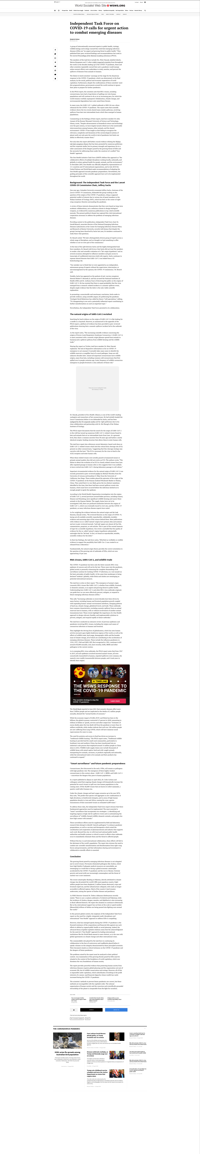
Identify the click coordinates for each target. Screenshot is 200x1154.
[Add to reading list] (55, 79)
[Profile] (145, 2)
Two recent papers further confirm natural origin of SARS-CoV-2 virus (78, 999)
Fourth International (78, 14)
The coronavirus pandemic (77, 1018)
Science (87, 1018)
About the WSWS (110, 14)
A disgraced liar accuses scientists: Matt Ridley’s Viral (114, 998)
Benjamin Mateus (74, 39)
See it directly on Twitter (97, 389)
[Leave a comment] (55, 75)
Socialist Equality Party (93, 14)
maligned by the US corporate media (82, 422)
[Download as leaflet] (55, 70)
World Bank (77, 709)
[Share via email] (55, 66)
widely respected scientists (101, 62)
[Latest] (59, 11)
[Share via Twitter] (55, 54)
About (141, 2)
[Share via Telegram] (55, 62)
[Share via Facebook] (55, 50)
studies (97, 474)
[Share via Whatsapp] (55, 58)
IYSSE (102, 14)
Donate (125, 14)
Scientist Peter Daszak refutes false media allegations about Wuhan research (96, 999)
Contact (137, 2)
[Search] (145, 11)
